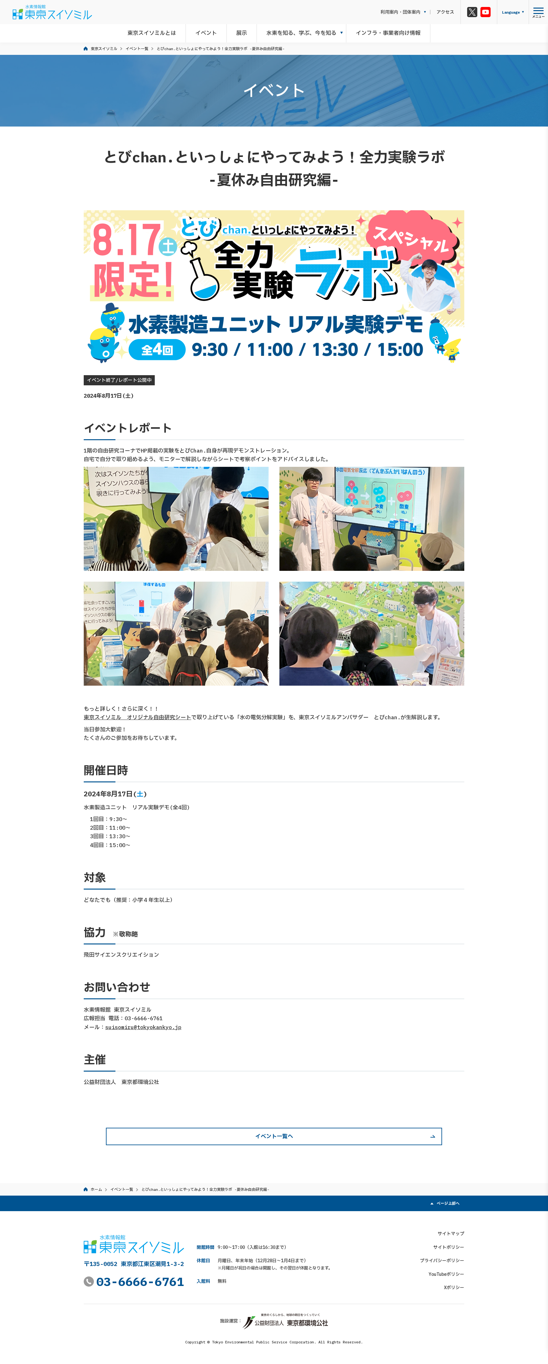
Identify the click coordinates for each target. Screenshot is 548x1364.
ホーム (96, 1189)
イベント (206, 32)
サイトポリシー (448, 1247)
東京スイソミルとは (151, 32)
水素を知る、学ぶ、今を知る (301, 32)
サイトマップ (451, 1234)
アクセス (445, 12)
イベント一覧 (137, 48)
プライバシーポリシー (442, 1260)
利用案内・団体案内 (401, 12)
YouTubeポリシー (446, 1274)
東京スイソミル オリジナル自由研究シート (137, 717)
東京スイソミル (104, 48)
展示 (241, 32)
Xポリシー (454, 1287)
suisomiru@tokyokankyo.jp (143, 1027)
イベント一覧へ (274, 1136)
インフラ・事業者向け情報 (388, 32)
